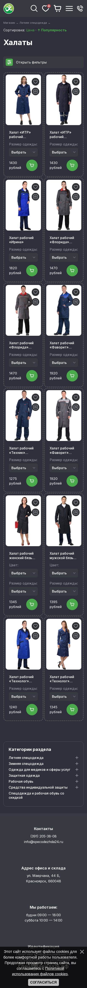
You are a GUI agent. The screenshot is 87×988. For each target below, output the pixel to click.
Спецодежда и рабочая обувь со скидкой (36, 795)
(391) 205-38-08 (43, 836)
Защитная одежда (24, 775)
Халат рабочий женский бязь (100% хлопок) (21, 555)
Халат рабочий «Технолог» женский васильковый (21, 679)
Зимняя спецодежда (26, 763)
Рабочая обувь (21, 781)
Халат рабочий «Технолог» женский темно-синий (63, 679)
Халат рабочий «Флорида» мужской (21, 345)
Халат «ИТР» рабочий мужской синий (62, 134)
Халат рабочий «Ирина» (21, 240)
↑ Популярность (52, 30)
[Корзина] (57, 8)
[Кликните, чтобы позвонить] (80, 8)
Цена (30, 30)
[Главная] (15, 8)
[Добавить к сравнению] (35, 91)
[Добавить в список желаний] (35, 82)
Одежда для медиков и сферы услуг (39, 769)
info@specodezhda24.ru (43, 842)
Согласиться (43, 982)
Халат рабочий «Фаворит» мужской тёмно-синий (64, 345)
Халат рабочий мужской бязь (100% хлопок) (62, 555)
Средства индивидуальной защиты (38, 787)
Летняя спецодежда (26, 758)
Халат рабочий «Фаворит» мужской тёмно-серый (64, 450)
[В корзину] (32, 165)
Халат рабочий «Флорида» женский (62, 240)
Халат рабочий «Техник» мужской (21, 450)
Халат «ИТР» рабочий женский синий (21, 134)
